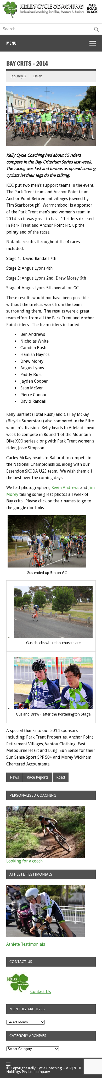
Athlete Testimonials (25, 944)
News (14, 777)
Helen (37, 76)
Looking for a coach (24, 861)
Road (60, 777)
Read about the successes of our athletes (44, 948)
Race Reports (37, 777)
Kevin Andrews (65, 487)
